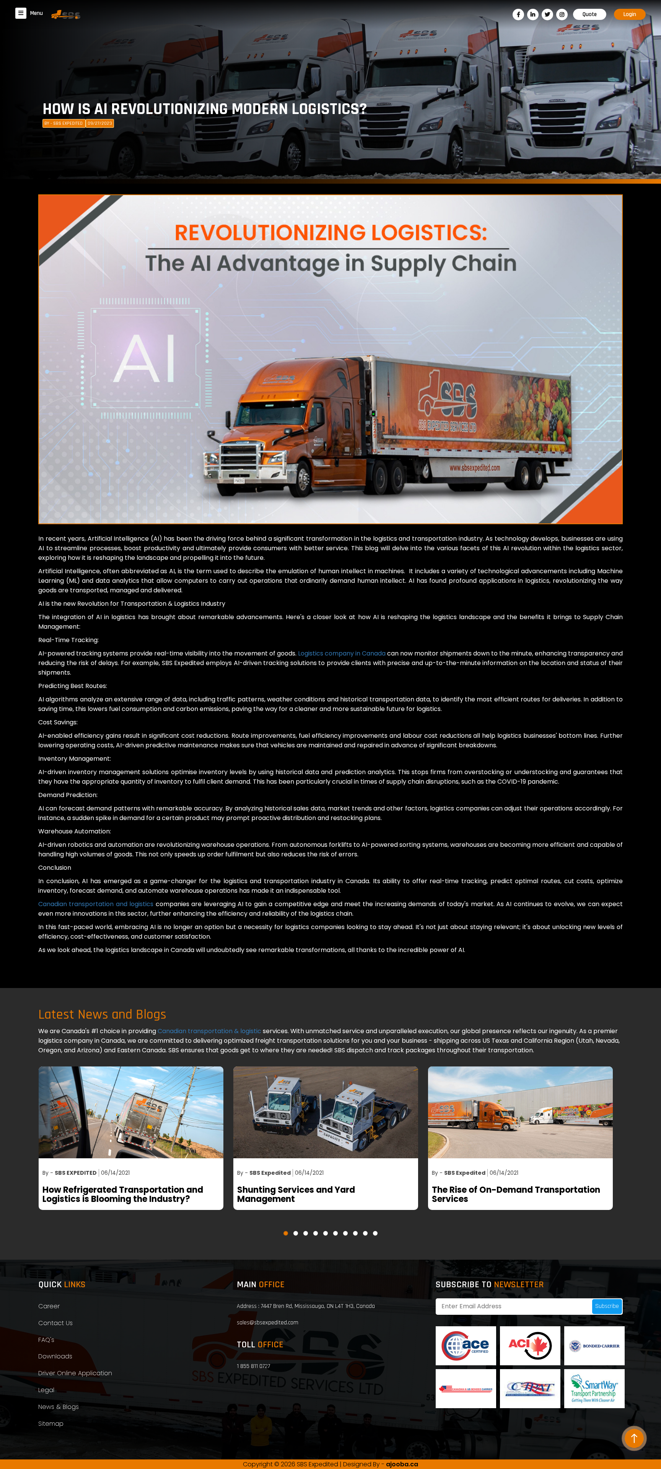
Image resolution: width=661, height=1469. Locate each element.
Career (49, 1306)
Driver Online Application (75, 1373)
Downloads (55, 1356)
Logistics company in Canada (342, 653)
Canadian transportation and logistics (95, 904)
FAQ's (46, 1339)
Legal (46, 1390)
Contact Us (55, 1323)
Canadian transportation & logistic (210, 1031)
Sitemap (50, 1423)
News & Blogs (58, 1406)
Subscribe (607, 1306)
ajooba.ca (402, 1464)
